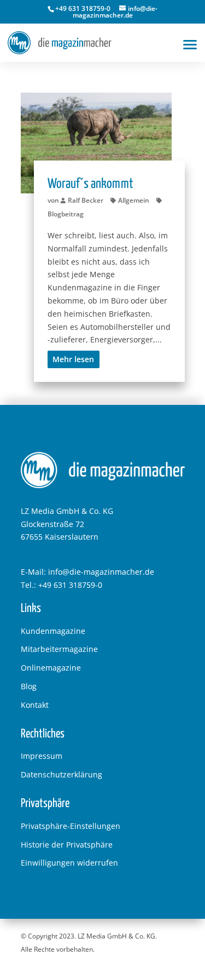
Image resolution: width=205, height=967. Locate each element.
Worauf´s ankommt (90, 184)
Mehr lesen (73, 359)
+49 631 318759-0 (70, 585)
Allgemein (133, 200)
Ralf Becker (85, 200)
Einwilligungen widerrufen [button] (69, 862)
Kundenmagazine (53, 631)
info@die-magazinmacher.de (101, 572)
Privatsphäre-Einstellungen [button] (70, 826)
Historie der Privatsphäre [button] (67, 844)
